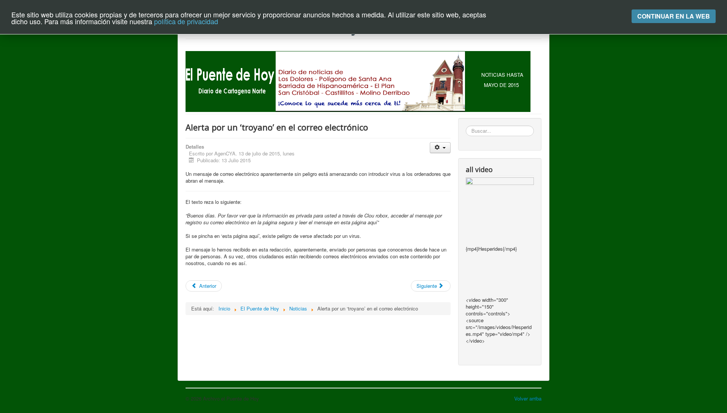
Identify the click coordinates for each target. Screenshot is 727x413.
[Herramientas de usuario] (440, 147)
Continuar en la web (673, 16)
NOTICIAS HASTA (502, 74)
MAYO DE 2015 (501, 84)
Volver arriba (527, 398)
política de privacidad (186, 21)
